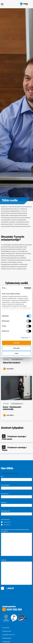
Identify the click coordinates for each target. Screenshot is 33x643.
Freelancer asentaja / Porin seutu (14, 437)
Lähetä (10, 588)
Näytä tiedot (24, 337)
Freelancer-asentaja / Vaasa (14, 448)
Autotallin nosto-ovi (8, 634)
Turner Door (6, 627)
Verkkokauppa (6, 638)
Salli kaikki (16, 342)
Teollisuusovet (6, 631)
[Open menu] (2, 4)
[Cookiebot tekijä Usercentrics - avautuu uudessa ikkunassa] (24, 288)
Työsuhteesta (7, 524)
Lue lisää (10, 369)
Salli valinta (16, 348)
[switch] (29, 321)
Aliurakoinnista (7, 522)
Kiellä (16, 353)
